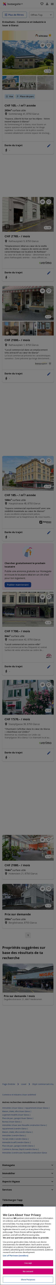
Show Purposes (28, 1279)
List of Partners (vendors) (15, 1255)
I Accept (28, 1263)
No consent (28, 1271)
